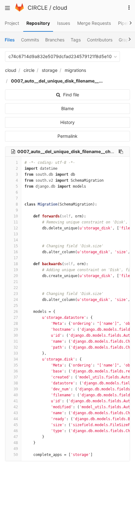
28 (16, 323)
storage (49, 70)
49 (16, 449)
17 (16, 258)
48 (16, 443)
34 (16, 359)
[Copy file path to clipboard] (121, 151)
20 (16, 276)
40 (16, 395)
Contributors (99, 39)
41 (16, 401)
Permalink (67, 136)
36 (16, 371)
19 (16, 270)
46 (16, 431)
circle (29, 70)
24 (16, 299)
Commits (30, 39)
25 (16, 305)
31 (16, 341)
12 (16, 228)
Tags (76, 39)
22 (16, 288)
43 (16, 413)
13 (16, 234)
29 (16, 329)
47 (16, 437)
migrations (75, 70)
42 (16, 407)
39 (16, 389)
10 (16, 216)
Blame (67, 108)
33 (16, 353)
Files (10, 39)
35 (16, 365)
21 (16, 282)
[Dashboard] (19, 10)
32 (16, 347)
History (67, 122)
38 (16, 383)
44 (16, 419)
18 (16, 264)
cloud (60, 7)
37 (16, 377)
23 (16, 294)
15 (16, 246)
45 (16, 425)
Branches (54, 39)
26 (16, 311)
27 (16, 317)
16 (16, 252)
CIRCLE (38, 7)
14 (16, 240)
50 (16, 455)
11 (16, 222)
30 (16, 335)
